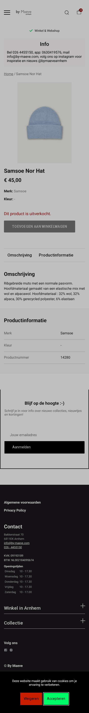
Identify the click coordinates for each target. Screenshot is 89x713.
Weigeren (31, 699)
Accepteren (56, 699)
